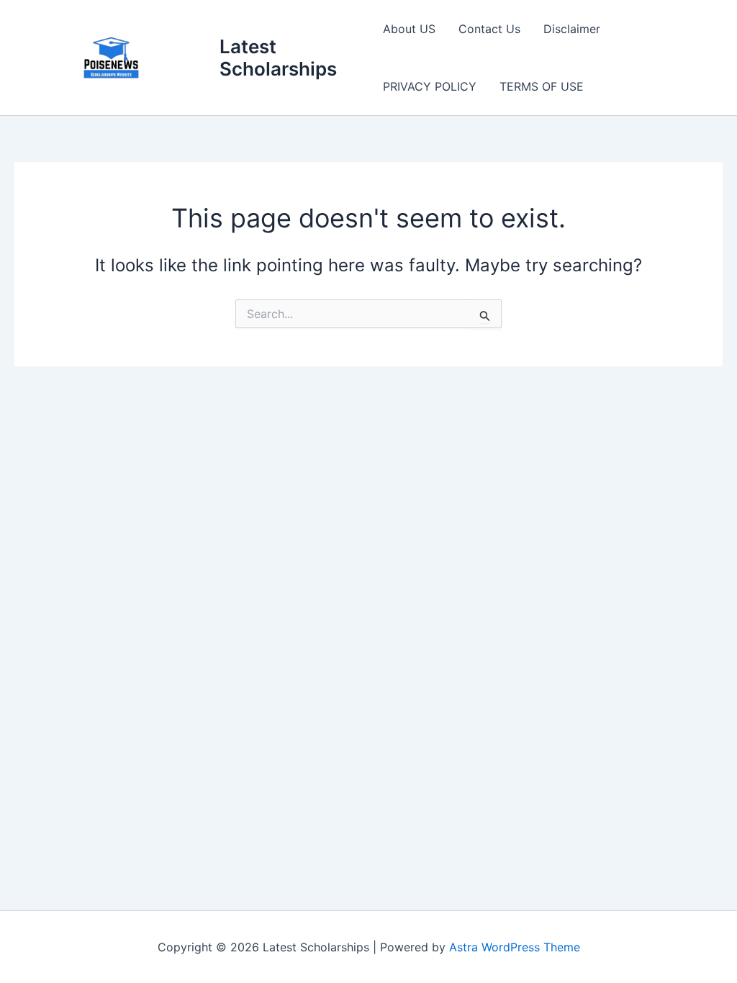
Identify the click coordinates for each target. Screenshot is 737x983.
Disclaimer (571, 29)
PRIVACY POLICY (429, 86)
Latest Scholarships (278, 57)
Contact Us (489, 29)
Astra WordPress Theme (514, 947)
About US (409, 29)
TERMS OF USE (541, 86)
